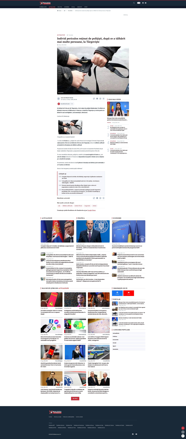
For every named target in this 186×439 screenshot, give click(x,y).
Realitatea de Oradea (120, 425)
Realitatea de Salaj (99, 425)
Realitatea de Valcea (81, 427)
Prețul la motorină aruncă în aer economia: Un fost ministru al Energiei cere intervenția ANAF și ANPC (130, 256)
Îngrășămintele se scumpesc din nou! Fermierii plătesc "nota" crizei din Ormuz (129, 263)
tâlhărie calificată (67, 206)
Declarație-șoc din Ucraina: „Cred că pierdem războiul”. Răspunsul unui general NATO (90, 280)
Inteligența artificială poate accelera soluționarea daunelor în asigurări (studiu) (75, 312)
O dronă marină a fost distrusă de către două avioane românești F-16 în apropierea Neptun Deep (118, 152)
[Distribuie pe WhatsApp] (100, 98)
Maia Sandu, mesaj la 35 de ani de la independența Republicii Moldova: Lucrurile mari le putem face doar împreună (92, 265)
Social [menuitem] (73, 7)
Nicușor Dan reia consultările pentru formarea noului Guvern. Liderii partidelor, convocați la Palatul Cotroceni (117, 120)
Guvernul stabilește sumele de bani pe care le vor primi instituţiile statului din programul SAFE (127, 247)
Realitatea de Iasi (101, 427)
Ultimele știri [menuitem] (43, 7)
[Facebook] (143, 3)
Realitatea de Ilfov (52, 427)
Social (111, 125)
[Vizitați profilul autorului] (58, 98)
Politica (109, 122)
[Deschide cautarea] (134, 2)
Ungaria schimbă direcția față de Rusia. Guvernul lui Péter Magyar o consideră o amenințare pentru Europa (98, 392)
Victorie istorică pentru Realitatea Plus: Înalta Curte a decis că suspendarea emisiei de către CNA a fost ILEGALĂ (79, 186)
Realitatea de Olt (129, 425)
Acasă (60, 10)
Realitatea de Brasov (92, 427)
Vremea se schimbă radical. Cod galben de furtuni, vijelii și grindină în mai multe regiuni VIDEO (75, 338)
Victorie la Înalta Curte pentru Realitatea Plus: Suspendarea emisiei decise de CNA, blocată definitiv (97, 313)
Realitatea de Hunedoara (79, 425)
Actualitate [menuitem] (52, 7)
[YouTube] (145, 3)
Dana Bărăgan (58, 308)
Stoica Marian (82, 308)
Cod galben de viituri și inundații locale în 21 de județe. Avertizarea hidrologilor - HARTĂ (80, 181)
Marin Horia (69, 98)
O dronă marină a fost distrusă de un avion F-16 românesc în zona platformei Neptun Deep (118, 136)
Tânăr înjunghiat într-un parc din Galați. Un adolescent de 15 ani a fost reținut (98, 365)
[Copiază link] (94, 98)
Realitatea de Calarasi (109, 425)
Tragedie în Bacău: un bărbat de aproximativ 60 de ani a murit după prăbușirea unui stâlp (74, 391)
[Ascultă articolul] (183, 428)
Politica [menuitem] (60, 7)
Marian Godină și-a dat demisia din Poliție (130, 318)
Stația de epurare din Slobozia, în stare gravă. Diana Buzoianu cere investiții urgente (74, 365)
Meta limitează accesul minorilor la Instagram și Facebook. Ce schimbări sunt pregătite (51, 338)
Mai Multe (75, 398)
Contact (50, 416)
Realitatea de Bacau (90, 425)
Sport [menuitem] (85, 7)
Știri (64, 10)
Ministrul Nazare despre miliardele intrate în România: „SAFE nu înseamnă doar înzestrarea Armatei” (90, 247)
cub (59, 206)
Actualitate (70, 10)
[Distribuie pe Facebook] (97, 98)
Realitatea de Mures (62, 427)
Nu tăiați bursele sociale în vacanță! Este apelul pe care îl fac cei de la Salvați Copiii (118, 129)
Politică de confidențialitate (68, 416)
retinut (94, 206)
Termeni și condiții (57, 416)
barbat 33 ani (78, 206)
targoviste (87, 206)
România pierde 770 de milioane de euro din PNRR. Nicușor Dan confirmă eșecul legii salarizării (131, 270)
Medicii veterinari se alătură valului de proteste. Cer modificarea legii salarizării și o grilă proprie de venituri (130, 277)
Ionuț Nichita (83, 361)
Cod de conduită (79, 416)
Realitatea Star (69, 425)
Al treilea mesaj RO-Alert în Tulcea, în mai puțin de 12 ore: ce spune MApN (51, 312)
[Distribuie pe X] (103, 98)
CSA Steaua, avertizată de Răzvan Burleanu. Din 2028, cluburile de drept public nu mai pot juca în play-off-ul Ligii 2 (51, 392)
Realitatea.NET (52, 425)
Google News (91, 210)
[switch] (138, 3)
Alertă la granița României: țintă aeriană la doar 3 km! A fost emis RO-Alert (51, 365)
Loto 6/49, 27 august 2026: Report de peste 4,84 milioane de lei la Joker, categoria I (98, 338)
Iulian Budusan (106, 308)
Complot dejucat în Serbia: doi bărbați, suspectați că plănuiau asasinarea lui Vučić (82, 177)
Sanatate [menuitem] (79, 7)
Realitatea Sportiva (60, 425)
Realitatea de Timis (72, 427)
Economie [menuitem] (66, 7)
